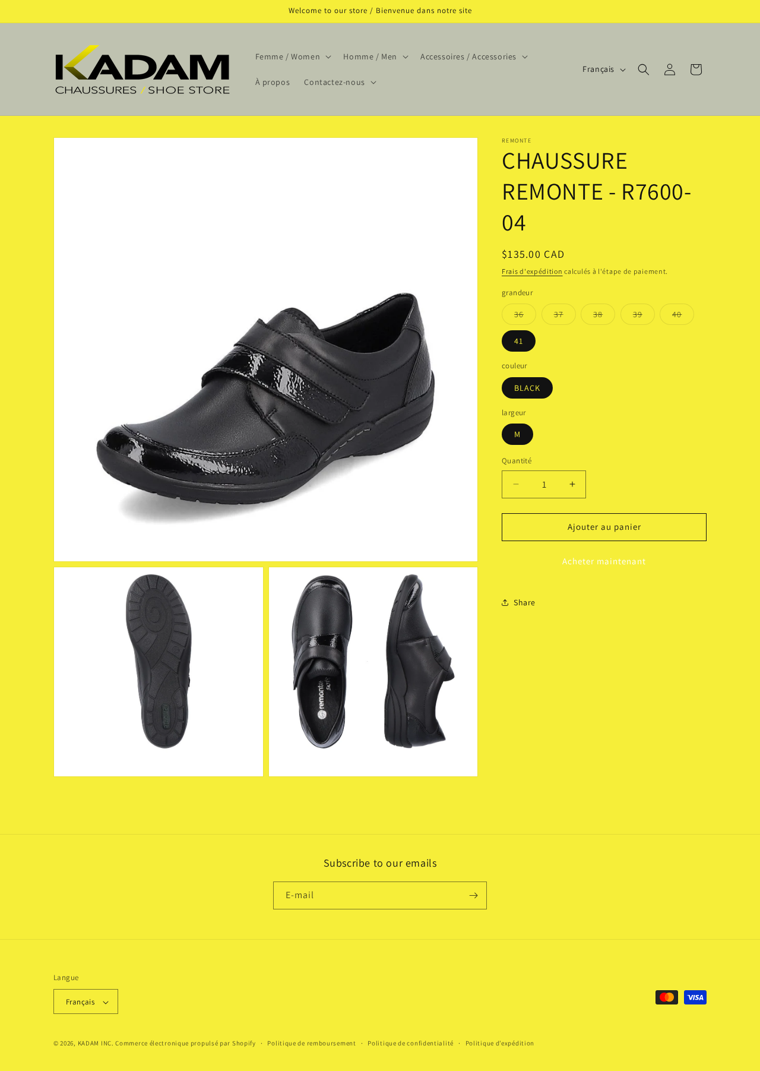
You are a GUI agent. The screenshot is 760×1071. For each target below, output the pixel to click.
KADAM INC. (96, 1044)
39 (644, 316)
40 (683, 316)
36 (525, 316)
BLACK (527, 387)
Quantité (516, 461)
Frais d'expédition (532, 271)
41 (518, 341)
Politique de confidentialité (411, 1043)
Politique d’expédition (500, 1043)
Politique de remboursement (311, 1043)
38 (604, 316)
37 (565, 316)
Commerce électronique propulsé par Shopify (185, 1044)
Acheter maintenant (604, 560)
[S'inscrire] (473, 895)
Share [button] (525, 602)
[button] (292, 56)
